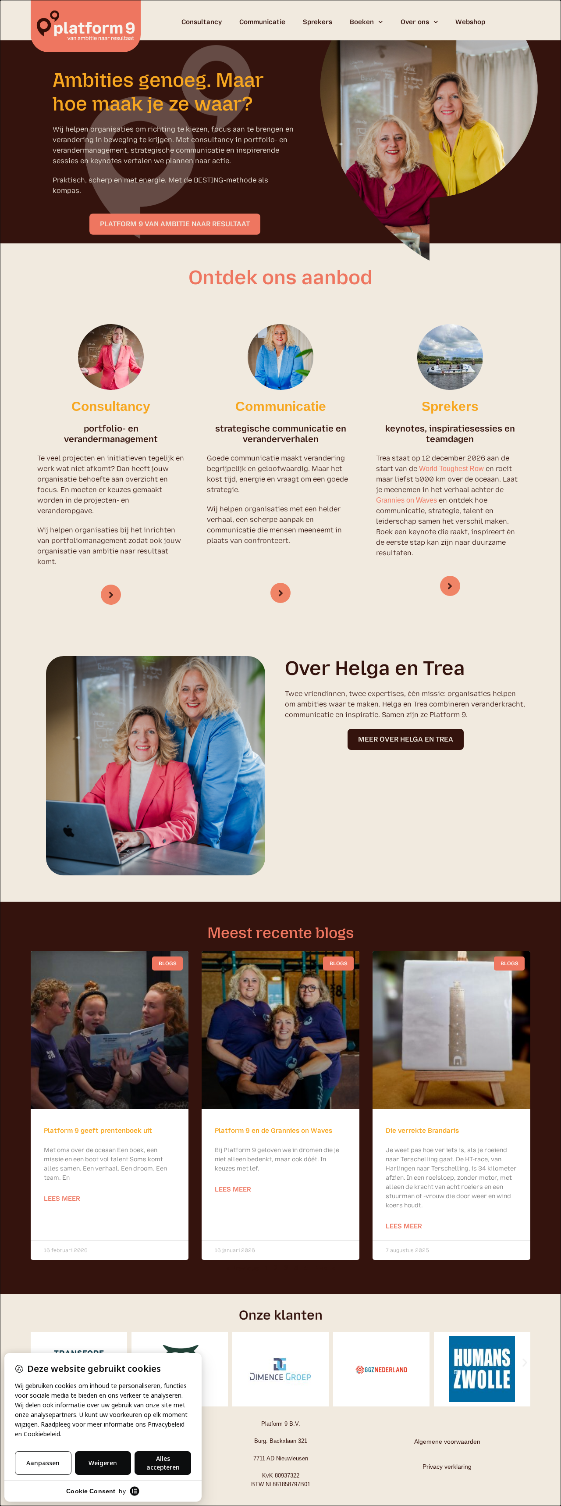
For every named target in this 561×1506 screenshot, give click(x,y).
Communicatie (262, 22)
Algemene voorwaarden (447, 1441)
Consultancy (201, 22)
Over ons (415, 22)
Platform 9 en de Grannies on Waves (273, 1131)
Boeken (362, 22)
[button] (524, 1362)
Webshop (470, 22)
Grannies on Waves (406, 500)
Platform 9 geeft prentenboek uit (98, 1131)
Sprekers (317, 22)
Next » (324, 1268)
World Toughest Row (451, 468)
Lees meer (62, 1199)
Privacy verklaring (447, 1466)
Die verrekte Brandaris (422, 1131)
